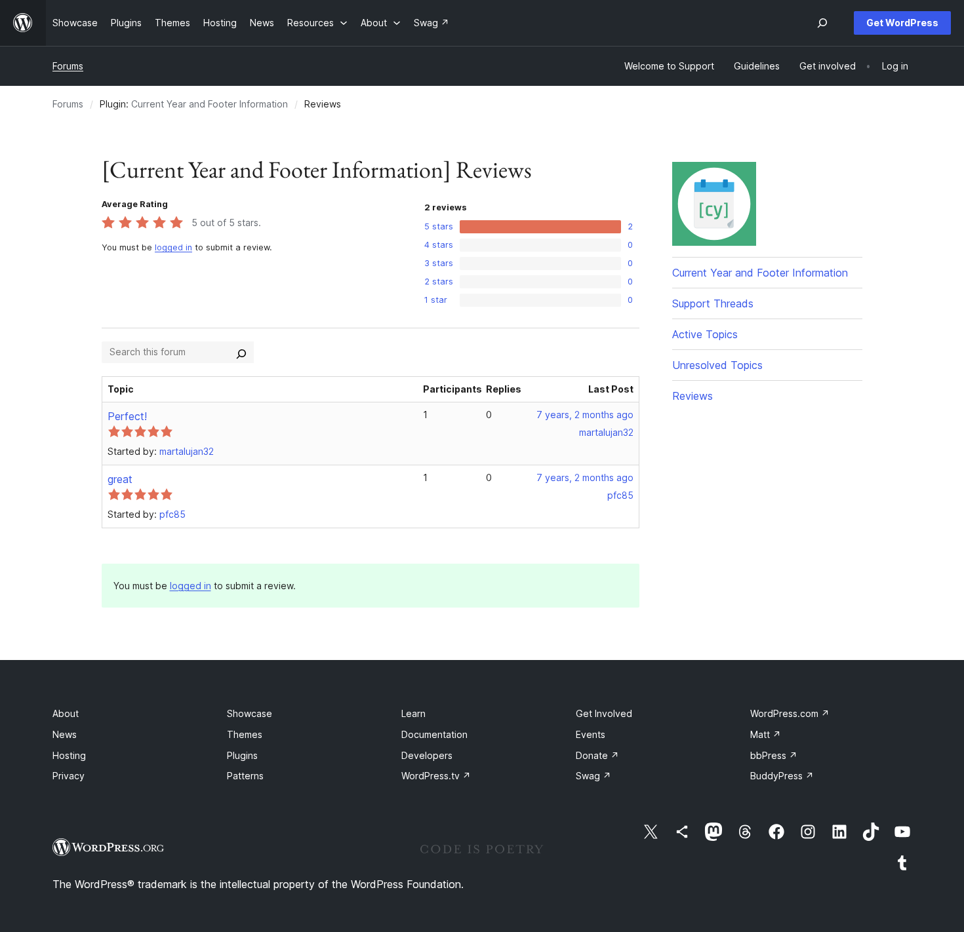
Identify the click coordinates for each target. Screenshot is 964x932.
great (120, 479)
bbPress (773, 755)
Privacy (68, 775)
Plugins (242, 755)
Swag (593, 775)
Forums (67, 65)
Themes (244, 734)
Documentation (434, 734)
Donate (597, 755)
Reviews (692, 395)
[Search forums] (241, 351)
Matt (765, 734)
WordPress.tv (436, 775)
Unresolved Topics (717, 365)
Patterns (245, 775)
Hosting (69, 755)
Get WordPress (902, 22)
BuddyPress (782, 775)
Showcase (249, 713)
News (64, 734)
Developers (426, 755)
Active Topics (705, 334)
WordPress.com (790, 713)
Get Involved (604, 713)
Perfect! (127, 416)
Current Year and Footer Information (209, 103)
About (65, 713)
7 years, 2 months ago (584, 414)
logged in (173, 247)
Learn (413, 713)
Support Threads (712, 303)
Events (590, 734)
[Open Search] (822, 23)
